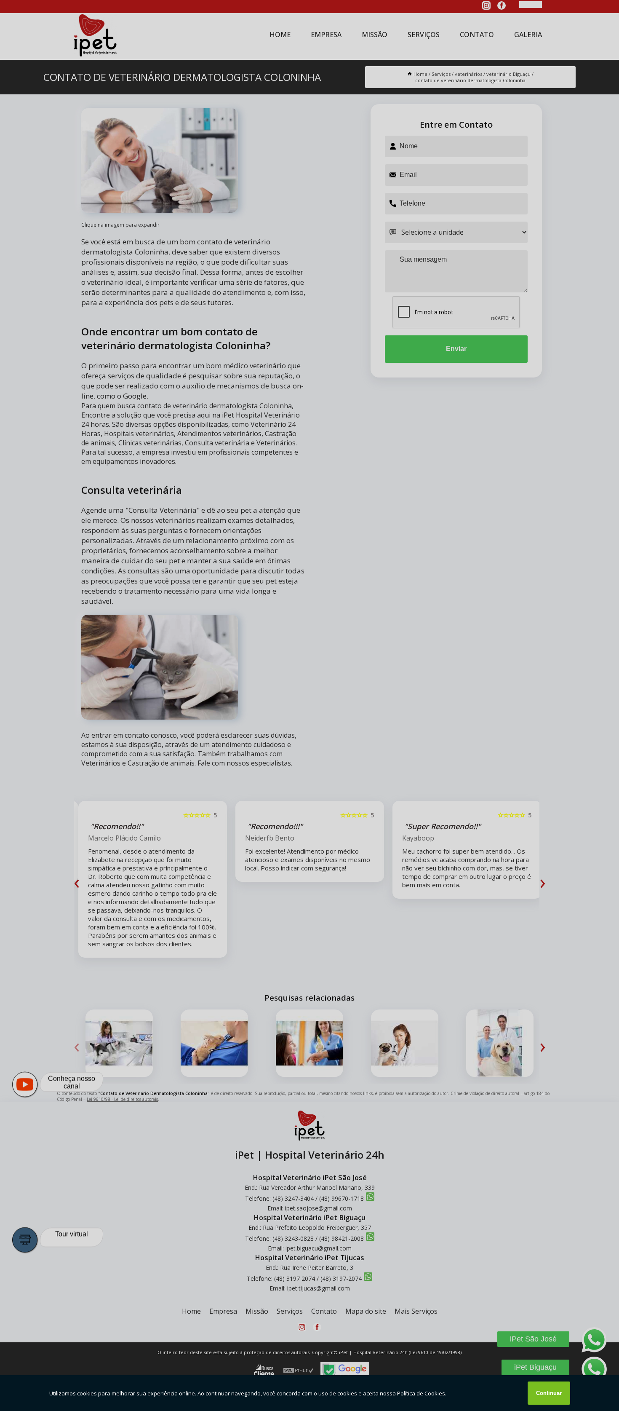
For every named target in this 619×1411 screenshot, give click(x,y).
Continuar (549, 1393)
